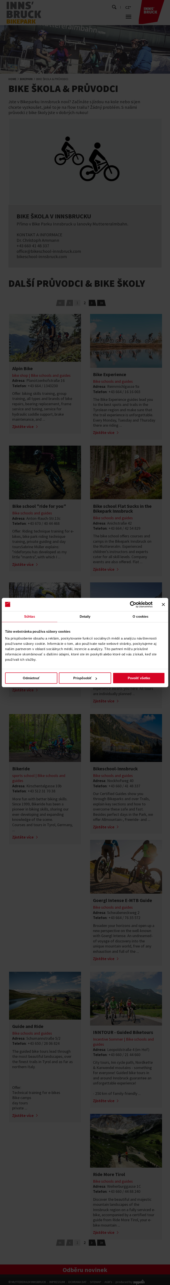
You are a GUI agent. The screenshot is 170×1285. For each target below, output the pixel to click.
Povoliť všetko (139, 678)
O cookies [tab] (140, 616)
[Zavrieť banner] (163, 604)
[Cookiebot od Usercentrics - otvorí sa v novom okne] (133, 604)
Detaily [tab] (85, 616)
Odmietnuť (31, 678)
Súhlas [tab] (29, 616)
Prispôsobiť (82, 678)
